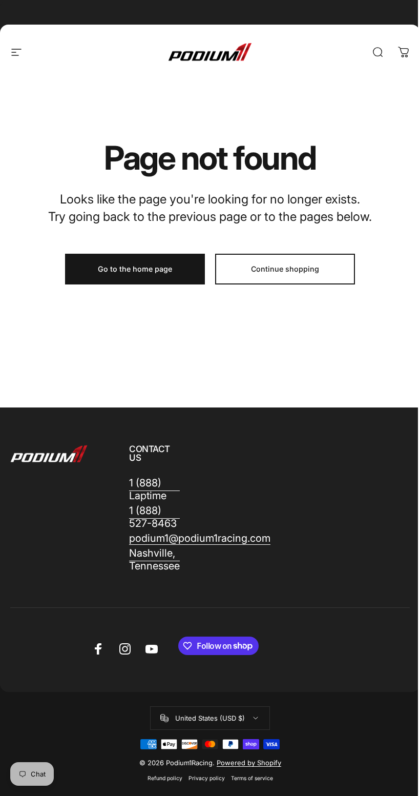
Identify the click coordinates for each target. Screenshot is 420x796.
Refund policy (165, 778)
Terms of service (252, 778)
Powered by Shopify (249, 763)
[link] (154, 489)
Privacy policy (206, 778)
